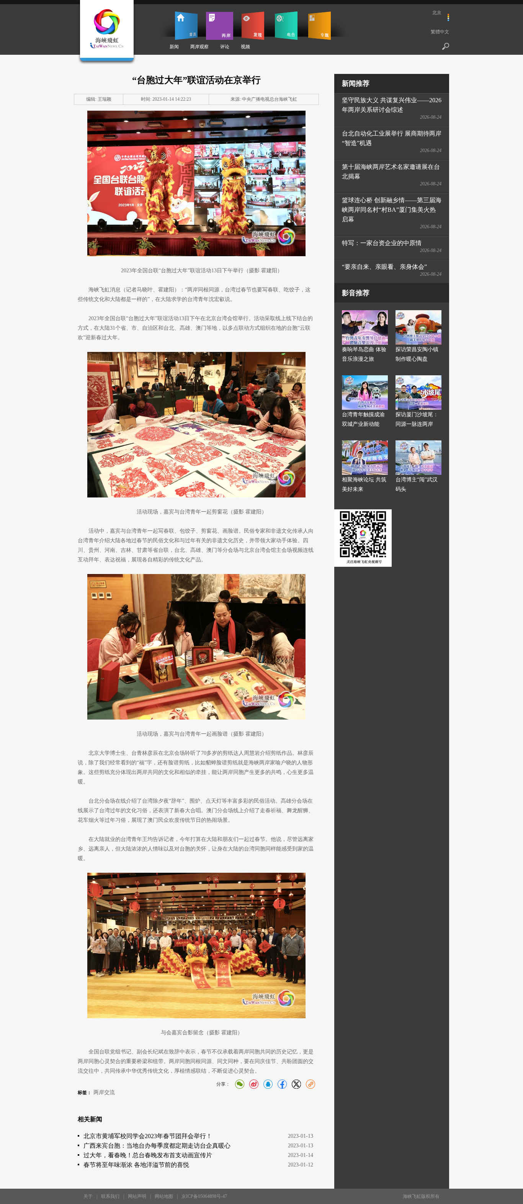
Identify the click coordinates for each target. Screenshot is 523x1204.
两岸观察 (199, 46)
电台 (286, 25)
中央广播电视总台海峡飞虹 (269, 99)
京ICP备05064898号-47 (204, 1196)
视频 (245, 46)
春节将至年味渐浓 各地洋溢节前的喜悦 (136, 1164)
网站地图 (164, 1196)
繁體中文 (440, 31)
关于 (88, 1196)
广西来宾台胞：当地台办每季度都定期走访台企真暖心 (156, 1145)
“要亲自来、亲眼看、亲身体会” (384, 266)
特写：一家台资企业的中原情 (382, 243)
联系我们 (110, 1196)
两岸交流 (104, 1092)
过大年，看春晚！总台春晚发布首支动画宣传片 (147, 1155)
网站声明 (137, 1196)
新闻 (174, 46)
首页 (186, 25)
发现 (252, 25)
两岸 (219, 25)
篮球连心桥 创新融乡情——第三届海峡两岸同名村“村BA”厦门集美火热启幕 (391, 209)
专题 (319, 25)
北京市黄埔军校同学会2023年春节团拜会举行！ (147, 1136)
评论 (224, 46)
